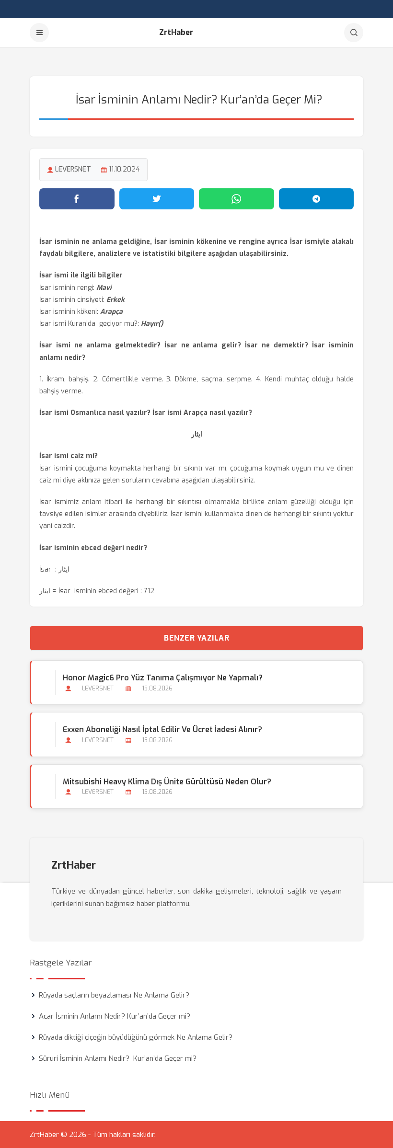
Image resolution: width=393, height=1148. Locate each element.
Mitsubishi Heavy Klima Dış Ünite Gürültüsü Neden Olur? (167, 782)
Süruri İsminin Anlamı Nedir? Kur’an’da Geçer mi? (117, 1058)
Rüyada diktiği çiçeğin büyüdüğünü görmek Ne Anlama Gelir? (135, 1037)
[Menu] (39, 32)
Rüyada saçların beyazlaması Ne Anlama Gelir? (114, 995)
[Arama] (353, 32)
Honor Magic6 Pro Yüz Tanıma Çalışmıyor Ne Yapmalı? (163, 678)
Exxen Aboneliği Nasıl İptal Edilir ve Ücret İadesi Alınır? (162, 729)
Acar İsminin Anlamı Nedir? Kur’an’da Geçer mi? (114, 1016)
